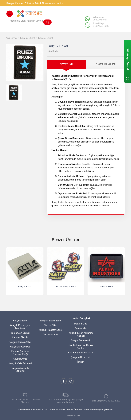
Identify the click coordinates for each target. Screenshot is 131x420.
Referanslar (81, 328)
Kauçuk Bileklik (20, 337)
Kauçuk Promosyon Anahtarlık (20, 327)
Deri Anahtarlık (50, 334)
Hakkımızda (80, 323)
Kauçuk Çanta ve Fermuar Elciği (20, 353)
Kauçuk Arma (20, 358)
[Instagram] (71, 381)
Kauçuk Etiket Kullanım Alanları (81, 334)
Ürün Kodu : (53, 51)
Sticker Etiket (50, 325)
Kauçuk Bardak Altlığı (20, 342)
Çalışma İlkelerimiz (81, 357)
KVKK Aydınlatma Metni (80, 352)
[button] (40, 62)
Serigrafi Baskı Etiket (50, 320)
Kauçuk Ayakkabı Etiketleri (20, 369)
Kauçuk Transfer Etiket (50, 329)
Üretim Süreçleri (81, 318)
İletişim (80, 361)
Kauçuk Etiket (24, 286)
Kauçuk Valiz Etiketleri (20, 363)
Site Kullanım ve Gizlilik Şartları (81, 346)
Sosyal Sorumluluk (81, 340)
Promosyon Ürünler (20, 332)
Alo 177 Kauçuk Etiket (65, 286)
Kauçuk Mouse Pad (20, 346)
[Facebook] (64, 381)
